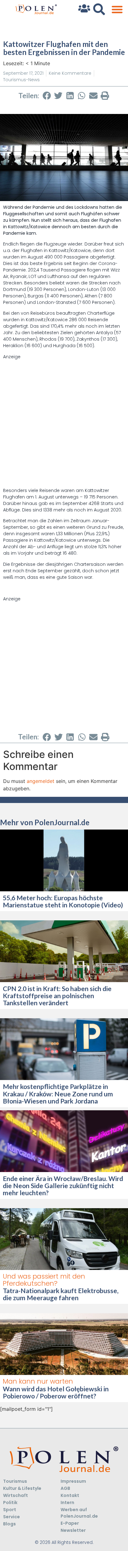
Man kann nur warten (38, 1381)
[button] (117, 9)
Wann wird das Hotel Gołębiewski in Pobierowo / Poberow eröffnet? (56, 1392)
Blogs (9, 1524)
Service (11, 1517)
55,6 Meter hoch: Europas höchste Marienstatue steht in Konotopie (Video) (63, 901)
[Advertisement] (64, 423)
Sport (9, 1510)
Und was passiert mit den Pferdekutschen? (44, 1280)
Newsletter (73, 1530)
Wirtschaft (15, 1495)
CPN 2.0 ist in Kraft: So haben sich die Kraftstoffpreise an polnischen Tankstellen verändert (57, 996)
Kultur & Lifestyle (22, 1488)
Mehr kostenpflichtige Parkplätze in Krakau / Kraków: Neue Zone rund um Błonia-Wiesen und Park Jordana (58, 1093)
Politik (10, 1502)
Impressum (73, 1481)
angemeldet (40, 781)
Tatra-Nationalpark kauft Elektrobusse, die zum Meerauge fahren (60, 1294)
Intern (67, 1502)
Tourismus (15, 1481)
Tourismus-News (21, 80)
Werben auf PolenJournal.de (79, 1513)
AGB (65, 1488)
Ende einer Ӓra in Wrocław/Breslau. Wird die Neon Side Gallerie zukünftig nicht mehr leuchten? (63, 1185)
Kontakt (70, 1495)
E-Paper (70, 1523)
